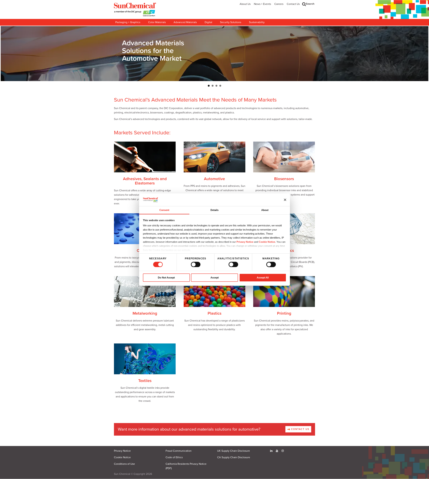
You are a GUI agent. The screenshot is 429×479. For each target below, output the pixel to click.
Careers (278, 4)
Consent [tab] (164, 210)
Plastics (214, 313)
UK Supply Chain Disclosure (233, 451)
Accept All (263, 277)
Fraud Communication (179, 451)
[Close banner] (285, 200)
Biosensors (284, 178)
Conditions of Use (124, 464)
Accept (214, 277)
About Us (245, 4)
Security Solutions (230, 22)
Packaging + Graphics (127, 22)
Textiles (144, 380)
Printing (284, 313)
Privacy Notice (244, 241)
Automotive (214, 178)
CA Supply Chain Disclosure (233, 457)
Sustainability (257, 22)
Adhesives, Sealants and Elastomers (145, 181)
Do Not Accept (166, 277)
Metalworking (145, 313)
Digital (208, 22)
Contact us (299, 429)
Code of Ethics (174, 457)
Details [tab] (214, 210)
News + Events (262, 4)
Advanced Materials (185, 22)
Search (310, 4)
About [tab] (264, 210)
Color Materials (157, 22)
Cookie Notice (122, 457)
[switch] (195, 264)
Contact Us (293, 4)
